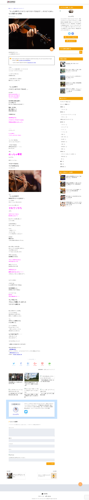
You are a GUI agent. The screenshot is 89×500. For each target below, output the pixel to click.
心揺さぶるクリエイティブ (49, 369)
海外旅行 (64, 146)
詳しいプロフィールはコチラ (71, 37)
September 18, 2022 (31, 62)
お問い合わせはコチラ (70, 40)
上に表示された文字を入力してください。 (17, 457)
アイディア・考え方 (65, 101)
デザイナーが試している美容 (68, 154)
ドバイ (63, 129)
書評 (62, 161)
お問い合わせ (48, 496)
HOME (45, 494)
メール (11, 443)
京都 (63, 134)
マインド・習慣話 (64, 104)
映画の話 (64, 156)
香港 (63, 149)
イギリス (64, 124)
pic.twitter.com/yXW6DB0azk (24, 60)
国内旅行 (64, 141)
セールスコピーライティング (68, 114)
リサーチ (64, 109)
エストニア (64, 127)
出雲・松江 (64, 136)
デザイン (64, 116)
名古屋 (63, 139)
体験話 (62, 106)
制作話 (62, 111)
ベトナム (64, 131)
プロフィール (41, 496)
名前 (10, 438)
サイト (10, 449)
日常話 (62, 151)
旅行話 (62, 122)
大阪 (63, 144)
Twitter (26, 413)
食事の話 (63, 166)
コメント (11, 427)
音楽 (62, 164)
